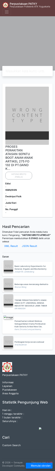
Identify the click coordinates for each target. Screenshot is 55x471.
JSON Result (29, 246)
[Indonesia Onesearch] (38, 428)
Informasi (7, 382)
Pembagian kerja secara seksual (29, 342)
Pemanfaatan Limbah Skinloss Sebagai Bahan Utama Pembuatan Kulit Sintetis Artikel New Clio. (30, 324)
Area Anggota (10, 393)
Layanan (7, 386)
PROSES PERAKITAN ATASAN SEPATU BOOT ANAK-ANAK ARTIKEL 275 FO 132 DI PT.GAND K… (19, 158)
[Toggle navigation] (6, 12)
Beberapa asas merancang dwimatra (31, 284)
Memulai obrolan (41, 465)
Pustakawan (9, 389)
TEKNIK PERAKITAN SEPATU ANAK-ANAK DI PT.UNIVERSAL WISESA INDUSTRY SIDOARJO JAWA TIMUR (31, 303)
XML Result (11, 246)
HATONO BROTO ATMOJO (18, 175)
